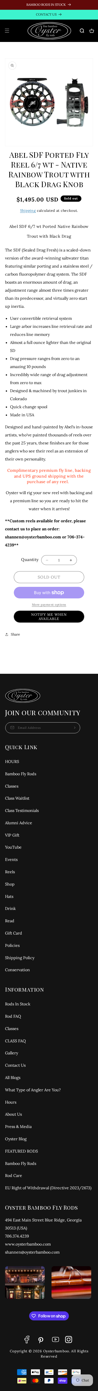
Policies (12, 945)
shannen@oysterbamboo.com (32, 1252)
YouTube (13, 847)
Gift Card (13, 933)
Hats (9, 896)
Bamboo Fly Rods (20, 773)
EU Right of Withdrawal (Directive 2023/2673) (48, 1187)
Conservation (17, 969)
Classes (11, 786)
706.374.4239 (17, 1236)
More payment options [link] (49, 604)
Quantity (29, 559)
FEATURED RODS (21, 1151)
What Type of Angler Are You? (33, 1089)
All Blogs (12, 1077)
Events (11, 859)
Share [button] (15, 634)
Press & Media (18, 1126)
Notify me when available (49, 616)
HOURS (12, 761)
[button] (7, 30)
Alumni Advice (18, 822)
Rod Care (13, 1175)
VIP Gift (12, 835)
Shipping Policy (19, 957)
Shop (10, 884)
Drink (10, 908)
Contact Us (15, 1065)
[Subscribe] (74, 728)
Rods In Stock (17, 1003)
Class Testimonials (22, 810)
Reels (10, 871)
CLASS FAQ (15, 1040)
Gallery (11, 1052)
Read (9, 920)
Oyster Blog (16, 1138)
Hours (10, 1102)
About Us (13, 1114)
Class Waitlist (17, 798)
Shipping (28, 210)
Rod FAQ (13, 1016)
